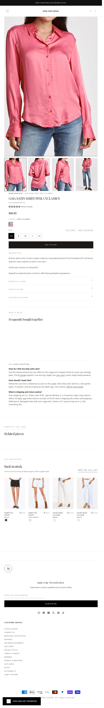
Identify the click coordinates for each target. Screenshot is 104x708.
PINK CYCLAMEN (11, 224)
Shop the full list (88, 470)
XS (11, 236)
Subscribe (51, 604)
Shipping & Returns (18, 297)
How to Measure (85, 230)
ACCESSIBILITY (10, 671)
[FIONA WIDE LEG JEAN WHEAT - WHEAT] (54, 520)
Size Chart (71, 230)
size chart (60, 375)
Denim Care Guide (74, 387)
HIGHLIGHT (18, 193)
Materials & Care (17, 281)
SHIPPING (8, 639)
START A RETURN (11, 675)
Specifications (16, 289)
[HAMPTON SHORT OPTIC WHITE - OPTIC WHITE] (30, 520)
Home (11, 193)
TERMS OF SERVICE (12, 653)
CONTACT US (9, 632)
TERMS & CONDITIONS (13, 660)
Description (15, 253)
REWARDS (8, 657)
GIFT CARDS (9, 664)
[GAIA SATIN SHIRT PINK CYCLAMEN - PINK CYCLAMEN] (10, 349)
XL (39, 236)
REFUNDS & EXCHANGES (14, 643)
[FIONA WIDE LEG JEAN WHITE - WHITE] (78, 520)
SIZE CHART (9, 646)
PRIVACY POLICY (11, 650)
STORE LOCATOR (11, 629)
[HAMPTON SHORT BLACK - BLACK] (6, 520)
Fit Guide (22, 375)
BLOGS (7, 667)
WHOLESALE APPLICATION (14, 636)
